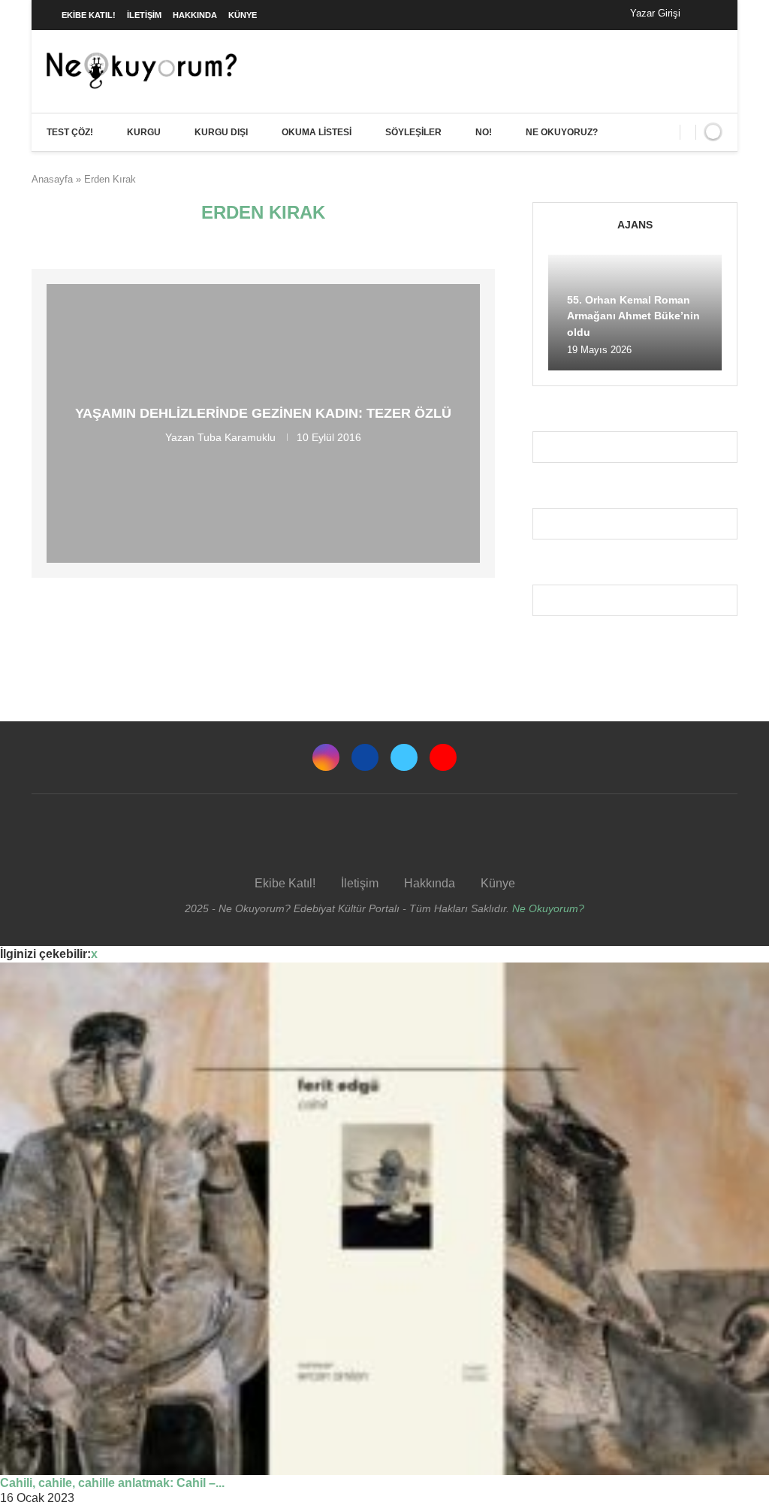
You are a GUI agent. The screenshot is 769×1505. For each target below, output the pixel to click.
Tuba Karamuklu (237, 437)
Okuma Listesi (316, 132)
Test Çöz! (70, 132)
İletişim (144, 15)
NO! (483, 132)
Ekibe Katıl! (89, 15)
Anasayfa (52, 179)
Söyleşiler (413, 132)
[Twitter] (404, 757)
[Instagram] (325, 757)
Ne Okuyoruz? (562, 132)
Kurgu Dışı (221, 132)
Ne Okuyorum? (548, 908)
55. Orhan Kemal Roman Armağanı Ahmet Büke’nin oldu (633, 316)
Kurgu (144, 132)
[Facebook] (707, 15)
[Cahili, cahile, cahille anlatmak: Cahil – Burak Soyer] (384, 1219)
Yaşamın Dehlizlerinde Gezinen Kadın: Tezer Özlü (263, 413)
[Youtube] (443, 757)
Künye (242, 15)
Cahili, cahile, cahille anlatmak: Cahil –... (112, 1482)
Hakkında (195, 15)
